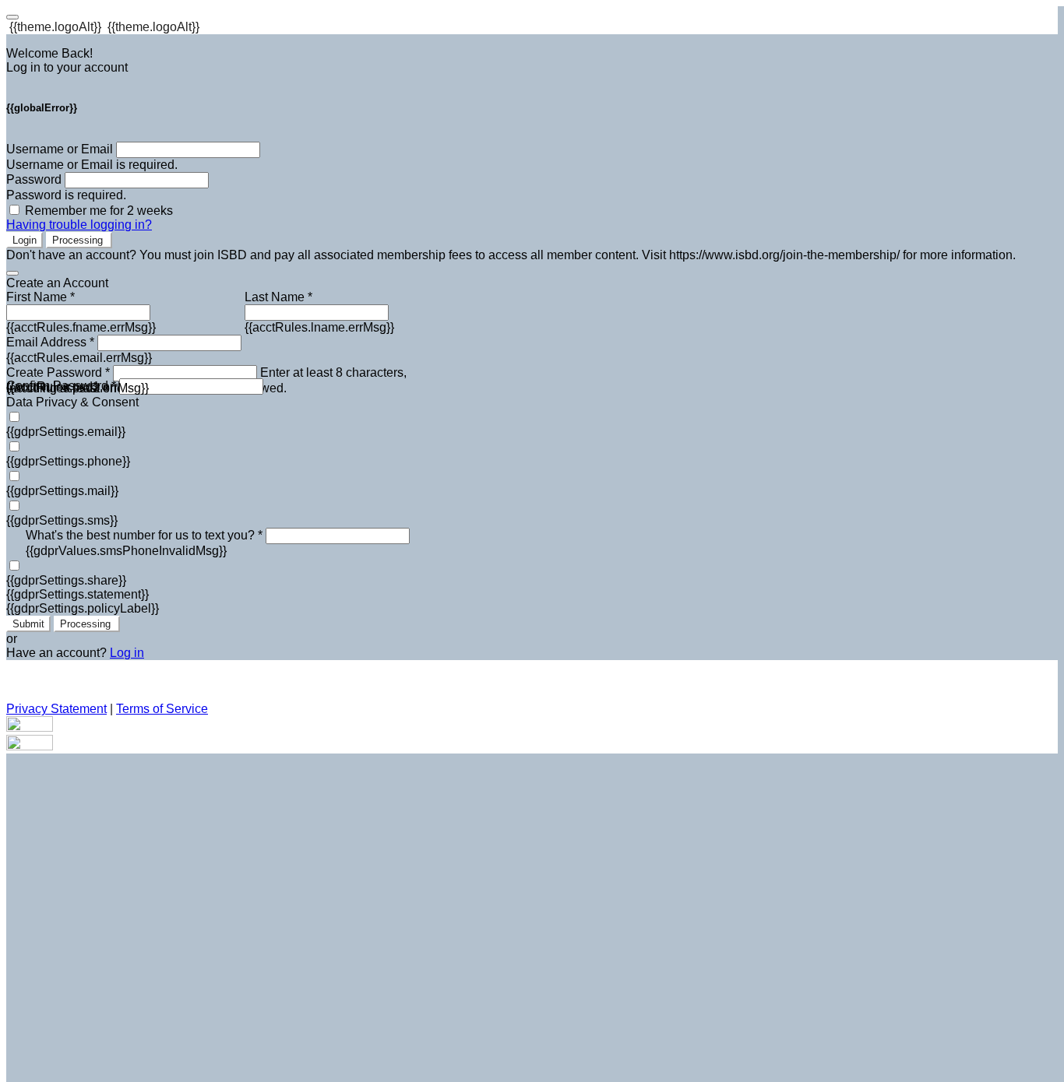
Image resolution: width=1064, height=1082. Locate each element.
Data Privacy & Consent (72, 402)
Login (24, 240)
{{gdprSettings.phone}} (68, 461)
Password (34, 179)
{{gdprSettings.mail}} (62, 490)
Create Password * (58, 372)
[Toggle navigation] (12, 17)
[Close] (12, 273)
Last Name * (278, 297)
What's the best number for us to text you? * (144, 535)
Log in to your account (67, 67)
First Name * (40, 297)
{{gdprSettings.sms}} (62, 520)
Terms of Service (162, 708)
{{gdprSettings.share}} (66, 580)
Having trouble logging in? (79, 224)
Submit (28, 624)
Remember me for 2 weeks (99, 210)
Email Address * (50, 342)
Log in (127, 652)
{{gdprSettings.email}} (65, 431)
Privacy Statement (56, 708)
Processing (79, 240)
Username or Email (59, 149)
